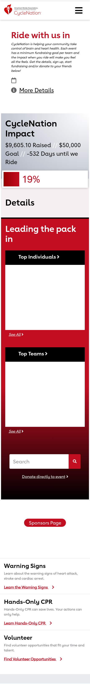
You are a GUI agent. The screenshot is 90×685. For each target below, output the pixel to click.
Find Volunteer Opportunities (30, 659)
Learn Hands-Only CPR (25, 623)
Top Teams (31, 353)
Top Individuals (37, 257)
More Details (36, 90)
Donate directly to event (43, 476)
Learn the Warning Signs (26, 587)
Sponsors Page (45, 523)
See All (15, 334)
